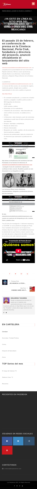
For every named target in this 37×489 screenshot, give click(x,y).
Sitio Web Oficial (7, 94)
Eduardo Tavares (19, 298)
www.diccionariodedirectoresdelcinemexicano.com (16, 67)
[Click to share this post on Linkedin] (27, 273)
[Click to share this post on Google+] (21, 273)
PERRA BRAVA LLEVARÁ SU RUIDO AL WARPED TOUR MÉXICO (17, 11)
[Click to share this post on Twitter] (15, 273)
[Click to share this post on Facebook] (9, 273)
